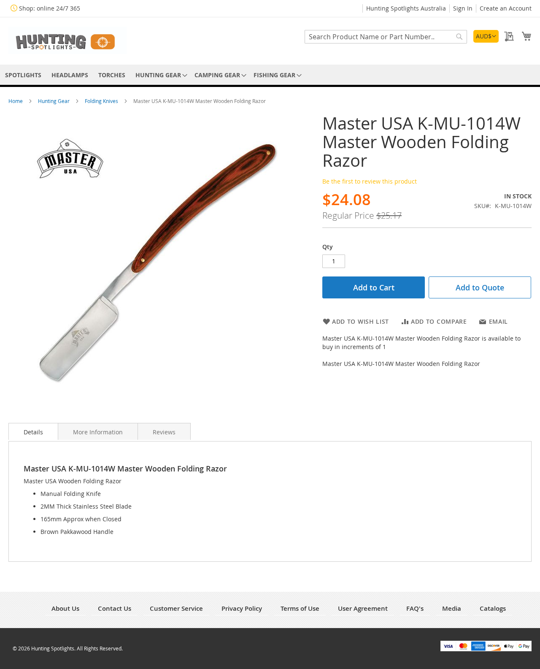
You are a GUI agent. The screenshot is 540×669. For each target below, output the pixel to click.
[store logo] (67, 40)
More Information (98, 432)
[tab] (33, 431)
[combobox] (386, 36)
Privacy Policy (241, 608)
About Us (65, 608)
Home (16, 101)
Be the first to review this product (369, 181)
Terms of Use (300, 608)
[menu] (270, 75)
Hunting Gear (54, 101)
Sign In (462, 8)
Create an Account (506, 8)
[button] (486, 36)
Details (33, 432)
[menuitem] (23, 75)
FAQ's (415, 608)
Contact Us (114, 608)
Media (451, 608)
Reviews (164, 432)
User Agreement (363, 608)
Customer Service (176, 608)
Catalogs (493, 608)
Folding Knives (102, 101)
